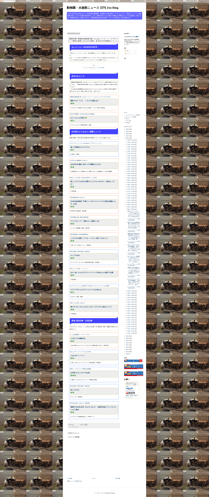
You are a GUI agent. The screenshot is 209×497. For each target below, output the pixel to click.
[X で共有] (84, 424)
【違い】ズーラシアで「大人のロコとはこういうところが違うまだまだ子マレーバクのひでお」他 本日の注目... (133, 213)
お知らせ (84, 160)
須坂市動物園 (73, 234)
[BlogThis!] (82, 424)
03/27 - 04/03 (131, 306)
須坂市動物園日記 (83, 234)
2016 (127, 347)
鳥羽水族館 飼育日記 (83, 251)
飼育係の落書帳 (86, 369)
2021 (127, 336)
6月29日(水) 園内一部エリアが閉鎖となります (86, 164)
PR (126, 118)
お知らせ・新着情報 (84, 403)
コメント (128, 53)
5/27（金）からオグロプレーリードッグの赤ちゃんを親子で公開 (92, 272)
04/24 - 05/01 (131, 297)
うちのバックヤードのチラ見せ (102, 97)
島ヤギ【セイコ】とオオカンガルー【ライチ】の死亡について (91, 307)
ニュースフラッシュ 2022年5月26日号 (133, 242)
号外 (127, 122)
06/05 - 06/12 (131, 204)
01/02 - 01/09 (131, 333)
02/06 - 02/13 (131, 322)
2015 (127, 349)
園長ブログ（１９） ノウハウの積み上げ (85, 101)
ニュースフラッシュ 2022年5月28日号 (133, 219)
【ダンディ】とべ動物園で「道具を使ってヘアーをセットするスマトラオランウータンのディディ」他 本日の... (133, 259)
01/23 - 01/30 (131, 326)
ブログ (88, 334)
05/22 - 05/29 (131, 209)
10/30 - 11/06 (130, 158)
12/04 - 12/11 (130, 146)
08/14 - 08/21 (131, 182)
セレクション (75, 426)
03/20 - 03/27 (131, 308)
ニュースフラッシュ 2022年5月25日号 (133, 253)
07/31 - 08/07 (131, 186)
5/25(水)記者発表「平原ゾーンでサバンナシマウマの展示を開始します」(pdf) (93, 202)
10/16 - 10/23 (131, 162)
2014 (127, 351)
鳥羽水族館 (73, 251)
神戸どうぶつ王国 (75, 268)
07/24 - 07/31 (131, 189)
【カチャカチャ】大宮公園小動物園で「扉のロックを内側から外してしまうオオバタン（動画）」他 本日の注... (133, 247)
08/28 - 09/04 (131, 178)
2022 (127, 138)
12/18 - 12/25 (131, 142)
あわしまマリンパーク (76, 351)
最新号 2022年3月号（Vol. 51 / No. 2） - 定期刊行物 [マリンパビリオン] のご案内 (93, 408)
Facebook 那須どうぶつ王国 (89, 177)
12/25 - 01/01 (131, 140)
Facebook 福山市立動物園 (87, 114)
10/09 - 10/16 (131, 164)
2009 (127, 353)
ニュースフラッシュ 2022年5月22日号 (133, 287)
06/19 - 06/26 (131, 200)
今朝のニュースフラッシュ (77, 53)
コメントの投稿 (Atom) (76, 481)
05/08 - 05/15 (131, 293)
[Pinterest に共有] (87, 424)
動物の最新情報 (84, 217)
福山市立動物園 (74, 114)
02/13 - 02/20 (131, 320)
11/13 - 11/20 (130, 153)
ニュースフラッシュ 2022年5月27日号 (133, 230)
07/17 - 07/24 (131, 191)
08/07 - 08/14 (131, 184)
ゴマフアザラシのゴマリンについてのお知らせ (86, 289)
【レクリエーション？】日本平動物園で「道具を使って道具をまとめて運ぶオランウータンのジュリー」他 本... (133, 281)
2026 (127, 129)
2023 (127, 136)
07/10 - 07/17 (131, 193)
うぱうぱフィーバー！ (78, 355)
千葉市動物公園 (74, 197)
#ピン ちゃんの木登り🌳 (79, 118)
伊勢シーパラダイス (75, 369)
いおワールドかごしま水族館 (78, 285)
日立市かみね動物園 (75, 160)
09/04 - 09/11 (130, 175)
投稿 (127, 50)
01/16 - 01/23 (131, 328)
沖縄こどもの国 (74, 303)
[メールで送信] (80, 424)
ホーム (94, 478)
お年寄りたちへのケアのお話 (80, 373)
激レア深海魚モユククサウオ (80, 147)
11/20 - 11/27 (130, 151)
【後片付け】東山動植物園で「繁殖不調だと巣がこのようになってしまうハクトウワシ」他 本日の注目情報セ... (133, 225)
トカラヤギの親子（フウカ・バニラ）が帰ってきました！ (90, 238)
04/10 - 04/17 (131, 302)
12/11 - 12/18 (130, 144)
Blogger (113, 493)
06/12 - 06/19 (131, 202)
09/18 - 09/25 (131, 171)
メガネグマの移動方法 (78, 338)
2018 (127, 342)
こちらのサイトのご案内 (131, 36)
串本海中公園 (73, 403)
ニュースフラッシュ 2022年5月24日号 (133, 264)
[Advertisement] (98, 26)
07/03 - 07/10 (131, 195)
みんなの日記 (87, 351)
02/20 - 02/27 (131, 317)
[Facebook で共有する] (85, 424)
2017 (127, 345)
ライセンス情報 (100, 67)
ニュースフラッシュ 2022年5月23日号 (133, 276)
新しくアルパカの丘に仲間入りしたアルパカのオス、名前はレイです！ (93, 183)
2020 (127, 338)
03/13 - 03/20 (131, 311)
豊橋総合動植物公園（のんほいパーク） (81, 97)
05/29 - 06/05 (131, 207)
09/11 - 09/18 (130, 173)
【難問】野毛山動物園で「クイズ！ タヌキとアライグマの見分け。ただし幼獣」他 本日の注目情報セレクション (133, 270)
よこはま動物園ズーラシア (77, 334)
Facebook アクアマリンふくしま (92, 143)
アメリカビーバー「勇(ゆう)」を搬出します (85, 221)
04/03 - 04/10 (131, 304)
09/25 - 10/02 (131, 169)
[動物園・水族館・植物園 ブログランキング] (130, 394)
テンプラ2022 (75, 255)
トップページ (84, 268)
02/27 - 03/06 (131, 315)
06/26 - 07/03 (131, 198)
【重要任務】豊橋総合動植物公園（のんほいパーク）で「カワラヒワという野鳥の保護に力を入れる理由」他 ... (133, 236)
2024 (127, 133)
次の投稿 (70, 478)
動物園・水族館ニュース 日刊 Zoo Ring (92, 7)
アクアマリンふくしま (76, 143)
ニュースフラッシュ (131, 115)
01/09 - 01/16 (131, 331)
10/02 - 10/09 (131, 166)
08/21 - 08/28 (131, 180)
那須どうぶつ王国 (75, 177)
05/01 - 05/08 (131, 295)
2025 (127, 131)
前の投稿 (118, 478)
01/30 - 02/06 (131, 324)
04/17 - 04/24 (131, 299)
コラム (127, 120)
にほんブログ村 (130, 390)
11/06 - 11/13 (130, 155)
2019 (127, 340)
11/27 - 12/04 (130, 149)
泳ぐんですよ (75, 390)
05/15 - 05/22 (131, 291)
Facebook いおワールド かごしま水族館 (98, 285)
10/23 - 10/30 (131, 160)
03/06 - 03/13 (131, 313)
